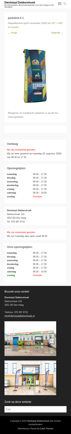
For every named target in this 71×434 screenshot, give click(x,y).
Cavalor (15, 27)
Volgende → (57, 32)
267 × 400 (57, 23)
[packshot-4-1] (35, 73)
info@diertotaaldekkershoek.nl (19, 316)
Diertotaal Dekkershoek (19, 2)
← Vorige (12, 32)
